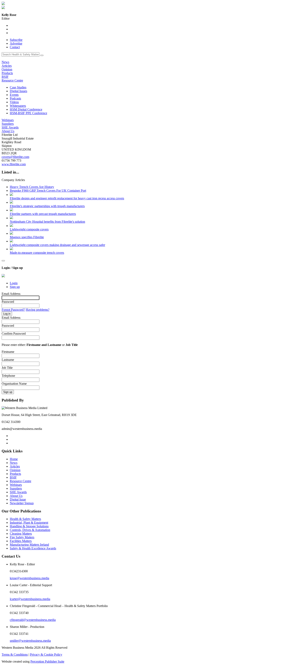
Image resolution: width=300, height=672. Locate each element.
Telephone (8, 375)
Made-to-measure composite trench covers (37, 252)
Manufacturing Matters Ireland (29, 544)
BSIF (5, 76)
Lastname (8, 359)
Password (8, 301)
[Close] (3, 260)
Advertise (16, 43)
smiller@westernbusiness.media (30, 640)
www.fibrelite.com (14, 164)
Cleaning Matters (21, 533)
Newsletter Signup (22, 503)
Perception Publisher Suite (47, 661)
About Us (8, 131)
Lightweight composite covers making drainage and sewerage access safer (57, 245)
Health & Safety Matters (25, 519)
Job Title (7, 367)
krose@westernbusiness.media (29, 578)
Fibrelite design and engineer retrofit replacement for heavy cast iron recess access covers (67, 198)
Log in (6, 313)
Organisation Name (14, 383)
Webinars (8, 120)
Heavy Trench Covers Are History (32, 187)
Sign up (15, 286)
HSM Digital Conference (26, 109)
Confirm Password (14, 333)
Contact (15, 47)
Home (14, 459)
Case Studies (18, 87)
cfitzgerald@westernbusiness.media (33, 620)
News (5, 62)
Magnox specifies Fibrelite (27, 237)
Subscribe (16, 39)
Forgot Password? (13, 309)
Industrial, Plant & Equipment (29, 522)
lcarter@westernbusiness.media (30, 599)
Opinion (7, 69)
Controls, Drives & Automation (30, 530)
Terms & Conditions (15, 654)
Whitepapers (18, 105)
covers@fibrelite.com (15, 157)
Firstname (8, 351)
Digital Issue (18, 499)
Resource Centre (12, 80)
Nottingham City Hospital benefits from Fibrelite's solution (47, 221)
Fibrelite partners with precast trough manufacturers (43, 214)
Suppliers (8, 123)
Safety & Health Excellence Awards (33, 548)
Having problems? (37, 309)
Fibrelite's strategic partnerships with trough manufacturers (47, 206)
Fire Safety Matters (22, 537)
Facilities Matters (21, 541)
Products (7, 73)
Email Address (11, 293)
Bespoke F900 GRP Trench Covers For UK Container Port (48, 190)
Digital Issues (18, 91)
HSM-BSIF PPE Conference (28, 113)
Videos (14, 102)
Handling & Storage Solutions (29, 526)
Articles (7, 65)
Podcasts (15, 98)
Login (14, 283)
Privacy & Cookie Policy (46, 654)
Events (14, 94)
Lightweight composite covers (29, 229)
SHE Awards (10, 127)
